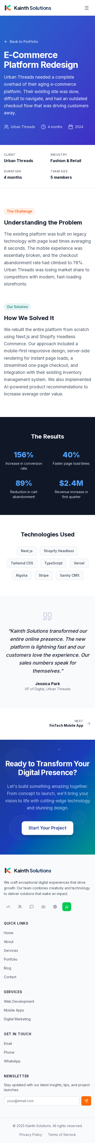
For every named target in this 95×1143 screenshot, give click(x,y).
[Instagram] (43, 906)
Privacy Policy (30, 1134)
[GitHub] (8, 906)
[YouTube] (55, 906)
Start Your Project (47, 828)
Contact (10, 977)
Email (8, 1043)
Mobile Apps (14, 1010)
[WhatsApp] (66, 906)
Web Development (19, 1001)
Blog (7, 968)
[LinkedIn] (20, 906)
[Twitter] (31, 906)
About (8, 942)
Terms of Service (62, 1134)
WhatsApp (12, 1061)
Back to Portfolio (24, 41)
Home (8, 933)
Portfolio (11, 959)
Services (11, 950)
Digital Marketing (17, 1019)
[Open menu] (86, 7)
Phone (9, 1052)
